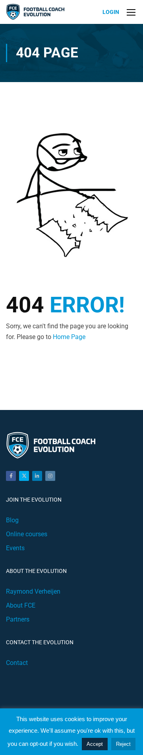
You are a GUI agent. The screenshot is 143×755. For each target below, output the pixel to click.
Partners (17, 619)
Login (110, 12)
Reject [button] (123, 744)
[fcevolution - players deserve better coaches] (36, 12)
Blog (12, 520)
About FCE (20, 605)
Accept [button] (95, 744)
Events (15, 548)
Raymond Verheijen (33, 591)
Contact (17, 663)
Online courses (26, 534)
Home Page (69, 337)
